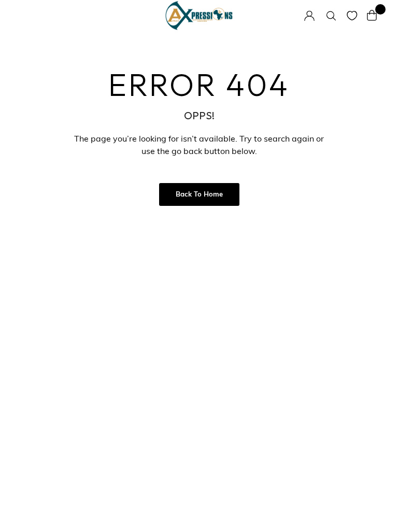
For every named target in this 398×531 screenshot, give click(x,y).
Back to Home (199, 194)
